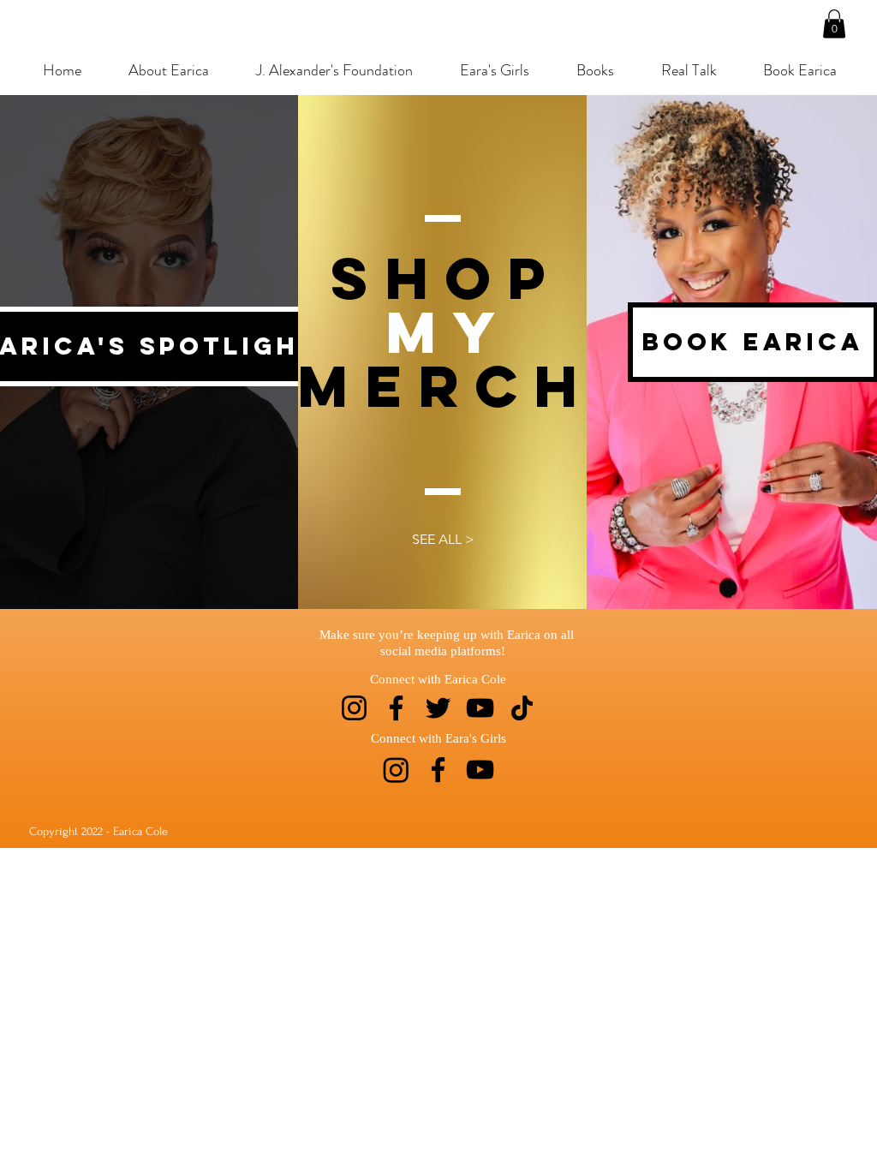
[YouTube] (480, 708)
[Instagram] (354, 708)
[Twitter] (438, 708)
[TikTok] (522, 708)
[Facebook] (396, 708)
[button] (834, 23)
